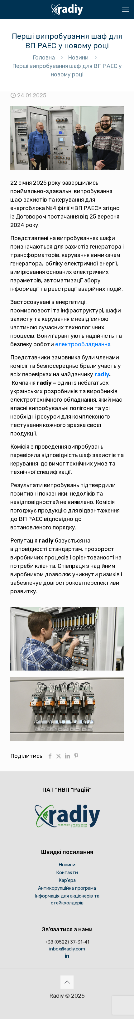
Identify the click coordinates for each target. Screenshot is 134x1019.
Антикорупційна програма (67, 888)
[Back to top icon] (67, 982)
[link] (67, 639)
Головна (44, 57)
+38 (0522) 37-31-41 (67, 942)
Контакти (67, 872)
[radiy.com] (67, 9)
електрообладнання (82, 344)
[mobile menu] (125, 9)
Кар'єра (67, 880)
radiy (101, 374)
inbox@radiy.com (67, 949)
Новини (78, 57)
